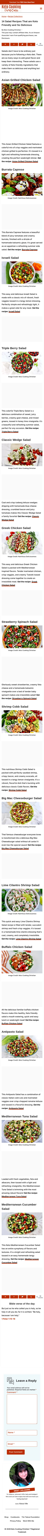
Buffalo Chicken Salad (12, 1023)
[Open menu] (41, 8)
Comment (12, 1392)
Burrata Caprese (29, 249)
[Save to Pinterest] (6, 44)
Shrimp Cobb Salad (18, 790)
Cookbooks (15, 1517)
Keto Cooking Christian (12, 30)
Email (11, 1444)
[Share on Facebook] (14, 44)
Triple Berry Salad (10, 431)
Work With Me (28, 1521)
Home (4, 16)
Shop (6, 1517)
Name (11, 1432)
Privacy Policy (15, 1521)
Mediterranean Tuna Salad (14, 1196)
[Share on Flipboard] (23, 44)
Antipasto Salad (16, 1108)
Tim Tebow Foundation (31, 1517)
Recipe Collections (15, 16)
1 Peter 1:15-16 (8, 1319)
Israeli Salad (14, 311)
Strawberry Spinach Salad (24, 698)
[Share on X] (31, 44)
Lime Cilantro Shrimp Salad (28, 939)
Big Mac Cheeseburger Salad (15, 848)
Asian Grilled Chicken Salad (25, 161)
